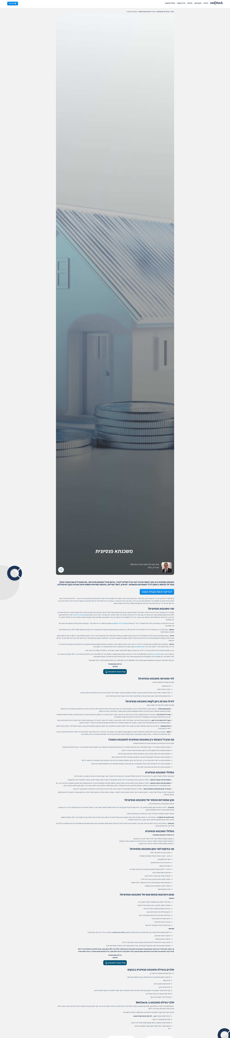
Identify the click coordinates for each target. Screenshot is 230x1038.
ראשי (172, 12)
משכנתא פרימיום (156, 654)
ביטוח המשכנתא (140, 647)
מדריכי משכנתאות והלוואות (147, 12)
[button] (205, 3)
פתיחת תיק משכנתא (118, 932)
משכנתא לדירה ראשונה (120, 623)
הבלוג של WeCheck (163, 12)
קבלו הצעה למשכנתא (116, 671)
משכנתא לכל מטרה (79, 615)
